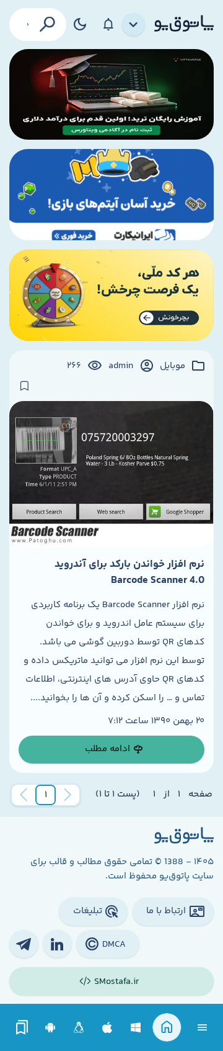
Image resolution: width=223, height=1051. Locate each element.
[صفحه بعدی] (23, 795)
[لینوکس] (79, 1027)
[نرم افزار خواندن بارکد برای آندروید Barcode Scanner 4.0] (111, 474)
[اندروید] (50, 1028)
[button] (45, 795)
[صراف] (111, 295)
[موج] (111, 94)
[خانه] (166, 1027)
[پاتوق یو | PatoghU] (184, 24)
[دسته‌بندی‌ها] (134, 25)
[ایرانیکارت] (111, 194)
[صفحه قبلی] (67, 795)
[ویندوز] (136, 1028)
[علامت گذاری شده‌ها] (22, 1027)
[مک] (107, 1027)
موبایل (172, 366)
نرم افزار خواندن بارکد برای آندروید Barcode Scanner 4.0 (129, 572)
